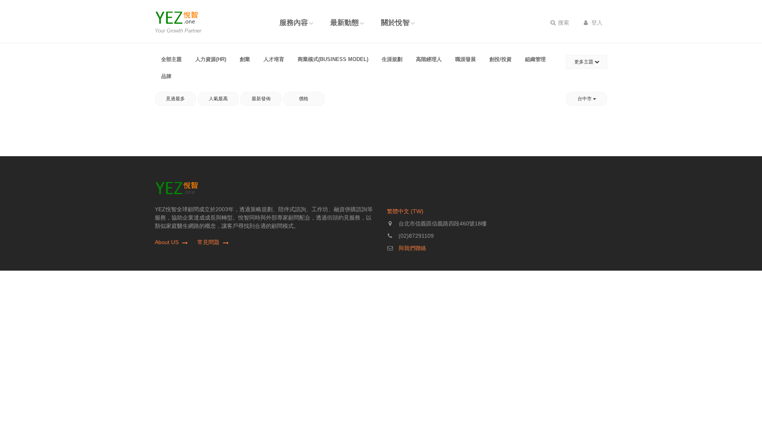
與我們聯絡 (412, 248)
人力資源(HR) (210, 59)
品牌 (166, 76)
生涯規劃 (392, 59)
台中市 (585, 98)
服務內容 (293, 23)
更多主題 (584, 62)
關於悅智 (395, 23)
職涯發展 (465, 59)
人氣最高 (218, 98)
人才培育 (274, 59)
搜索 (562, 22)
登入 (596, 22)
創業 (245, 59)
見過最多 (175, 98)
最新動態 (344, 23)
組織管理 (535, 59)
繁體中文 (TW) (405, 211)
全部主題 (171, 59)
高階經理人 (429, 59)
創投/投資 (500, 59)
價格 (304, 98)
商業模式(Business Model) (333, 59)
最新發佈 (261, 98)
